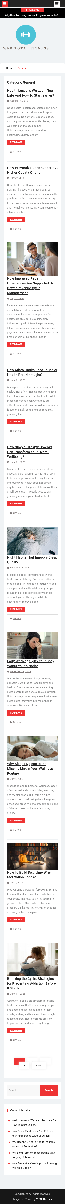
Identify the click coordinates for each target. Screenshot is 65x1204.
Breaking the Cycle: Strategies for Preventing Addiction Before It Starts (31, 983)
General (17, 151)
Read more (16, 142)
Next (39, 1065)
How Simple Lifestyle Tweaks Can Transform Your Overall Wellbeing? (29, 452)
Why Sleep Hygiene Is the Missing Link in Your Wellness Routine (30, 768)
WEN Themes (44, 1199)
